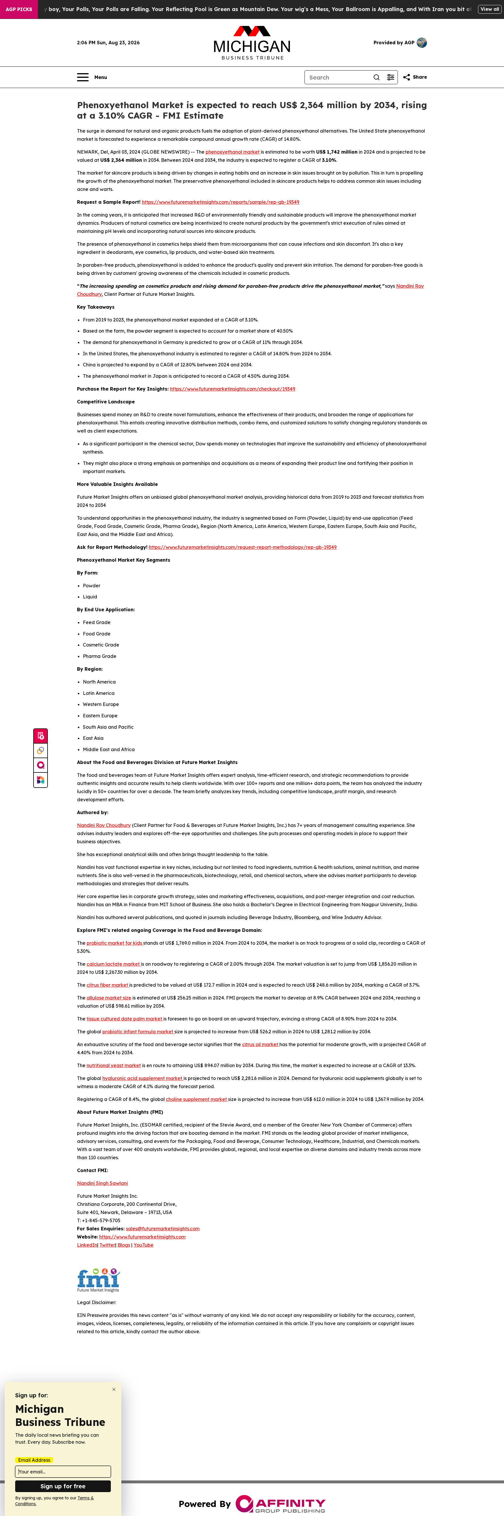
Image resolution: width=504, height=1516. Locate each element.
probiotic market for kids (115, 943)
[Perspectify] (40, 751)
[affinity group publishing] (40, 765)
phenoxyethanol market (233, 152)
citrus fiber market (108, 985)
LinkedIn (87, 1245)
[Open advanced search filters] (391, 77)
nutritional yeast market (114, 1065)
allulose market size (109, 998)
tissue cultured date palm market (125, 1019)
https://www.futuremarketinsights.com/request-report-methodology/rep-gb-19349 (243, 547)
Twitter (107, 1245)
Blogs (124, 1245)
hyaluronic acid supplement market (142, 1078)
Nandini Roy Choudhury (104, 825)
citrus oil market (260, 1044)
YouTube (143, 1245)
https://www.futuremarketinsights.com (142, 1237)
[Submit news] (40, 736)
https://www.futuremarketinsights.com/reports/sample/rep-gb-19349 (220, 202)
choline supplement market (197, 1099)
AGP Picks (19, 9)
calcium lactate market (114, 964)
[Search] (377, 77)
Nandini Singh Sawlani (102, 1183)
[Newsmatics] (40, 780)
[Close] (114, 1389)
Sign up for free (63, 1486)
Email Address (34, 1460)
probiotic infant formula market (138, 1031)
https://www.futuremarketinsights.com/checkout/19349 (232, 389)
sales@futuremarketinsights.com (163, 1229)
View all (490, 9)
